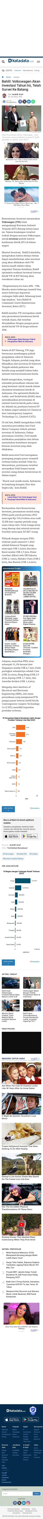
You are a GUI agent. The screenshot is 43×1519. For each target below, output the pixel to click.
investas (13, 238)
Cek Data (15, 1455)
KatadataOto (6, 1482)
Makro (15, 1430)
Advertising (26, 1509)
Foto (35, 1455)
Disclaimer (16, 1513)
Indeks (4, 1468)
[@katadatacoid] (28, 1503)
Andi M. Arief (17, 94)
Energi (36, 70)
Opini (25, 1453)
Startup (25, 1437)
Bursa (14, 1434)
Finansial (16, 1427)
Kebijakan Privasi (31, 1511)
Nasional (5, 1430)
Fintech (25, 1434)
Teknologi (26, 1441)
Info (3, 1466)
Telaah (25, 1450)
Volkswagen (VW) (11, 222)
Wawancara (27, 1455)
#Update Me (22, 854)
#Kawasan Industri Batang (13, 859)
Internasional (28, 70)
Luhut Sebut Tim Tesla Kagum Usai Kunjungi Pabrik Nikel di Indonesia (22, 498)
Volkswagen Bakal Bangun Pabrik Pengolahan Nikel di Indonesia (21, 340)
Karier (34, 1509)
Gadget (25, 1439)
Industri (17, 70)
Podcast (37, 1457)
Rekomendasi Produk (12, 568)
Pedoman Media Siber (15, 1511)
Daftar (37, 1493)
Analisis (15, 1453)
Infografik (15, 1450)
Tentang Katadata (13, 1509)
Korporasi (16, 1437)
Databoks (5, 1477)
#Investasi (34, 854)
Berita (8, 77)
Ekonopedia (38, 1427)
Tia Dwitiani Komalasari (17, 848)
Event (4, 1480)
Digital (25, 1427)
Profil (36, 1434)
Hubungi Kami (27, 1513)
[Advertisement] (21, 1378)
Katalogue (37, 1453)
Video (36, 1445)
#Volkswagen (8, 854)
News (36, 1448)
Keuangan (16, 1432)
